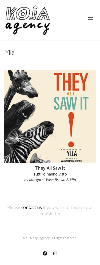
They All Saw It (50, 168)
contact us (31, 207)
